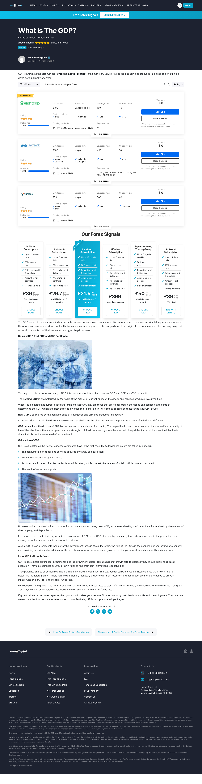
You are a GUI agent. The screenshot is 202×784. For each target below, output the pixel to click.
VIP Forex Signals (55, 690)
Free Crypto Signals (56, 684)
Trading (83, 5)
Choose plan (30, 311)
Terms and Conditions (95, 684)
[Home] (15, 5)
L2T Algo (51, 673)
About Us (89, 673)
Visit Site (160, 112)
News (33, 5)
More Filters (25, 84)
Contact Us (89, 696)
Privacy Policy (91, 690)
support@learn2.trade (158, 679)
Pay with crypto (171, 311)
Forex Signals (16, 678)
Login (188, 5)
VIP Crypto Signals (56, 696)
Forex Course (53, 702)
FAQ (86, 678)
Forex (42, 5)
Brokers (96, 5)
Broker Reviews (114, 5)
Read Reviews (160, 118)
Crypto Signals (16, 684)
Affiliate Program (137, 5)
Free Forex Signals (56, 678)
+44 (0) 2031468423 (157, 673)
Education (68, 5)
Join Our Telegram (114, 15)
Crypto (54, 5)
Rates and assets (101, 134)
